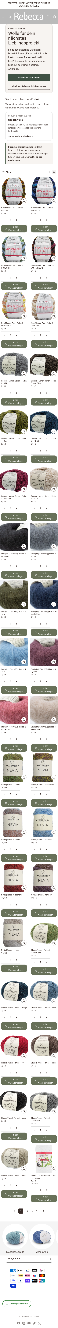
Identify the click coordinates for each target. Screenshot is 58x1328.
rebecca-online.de (32, 1316)
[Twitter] (39, 1323)
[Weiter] (43, 1211)
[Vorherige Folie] (3, 4)
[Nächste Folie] (54, 4)
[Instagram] (24, 1323)
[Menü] (3, 16)
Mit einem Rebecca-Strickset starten (29, 86)
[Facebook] (18, 1323)
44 (37, 1211)
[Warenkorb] (54, 16)
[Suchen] (10, 16)
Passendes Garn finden (29, 77)
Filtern (8, 172)
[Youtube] (29, 1323)
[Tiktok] (34, 1323)
